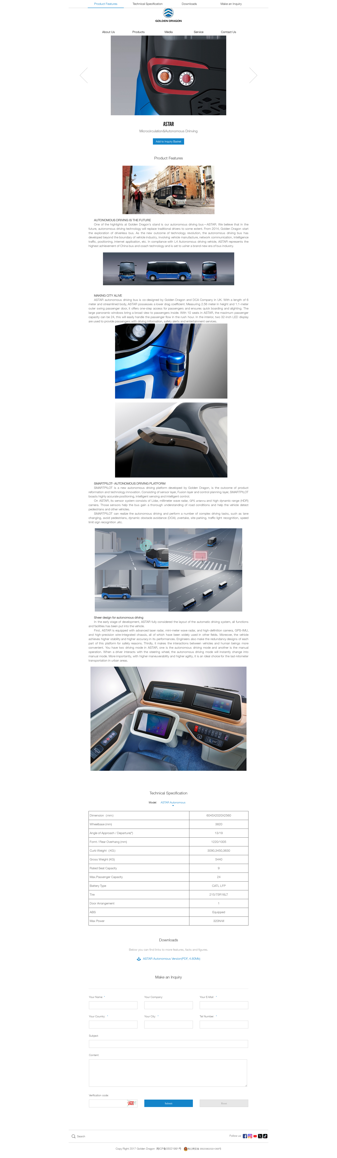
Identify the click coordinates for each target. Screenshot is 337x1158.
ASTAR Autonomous (173, 802)
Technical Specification (148, 4)
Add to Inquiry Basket (168, 141)
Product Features (105, 4)
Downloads (189, 4)
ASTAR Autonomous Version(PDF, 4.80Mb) (171, 958)
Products (138, 32)
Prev (84, 75)
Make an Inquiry (231, 4)
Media (169, 32)
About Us (108, 32)
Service (198, 32)
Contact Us (228, 32)
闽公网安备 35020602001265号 (204, 1148)
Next (253, 75)
